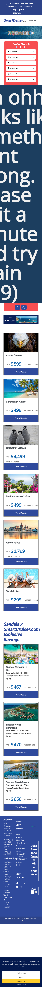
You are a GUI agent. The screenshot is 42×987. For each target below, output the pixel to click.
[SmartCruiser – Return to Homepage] (15, 16)
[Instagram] (21, 887)
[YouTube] (17, 887)
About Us (20, 851)
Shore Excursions (20, 847)
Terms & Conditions (20, 858)
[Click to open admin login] (23, 921)
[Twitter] (24, 883)
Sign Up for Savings (18, 11)
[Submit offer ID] (36, 892)
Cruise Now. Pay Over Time (20, 840)
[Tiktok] (17, 883)
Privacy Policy (19, 863)
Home (18, 835)
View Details (21, 372)
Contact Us (21, 854)
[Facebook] (21, 883)
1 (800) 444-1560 (8, 846)
